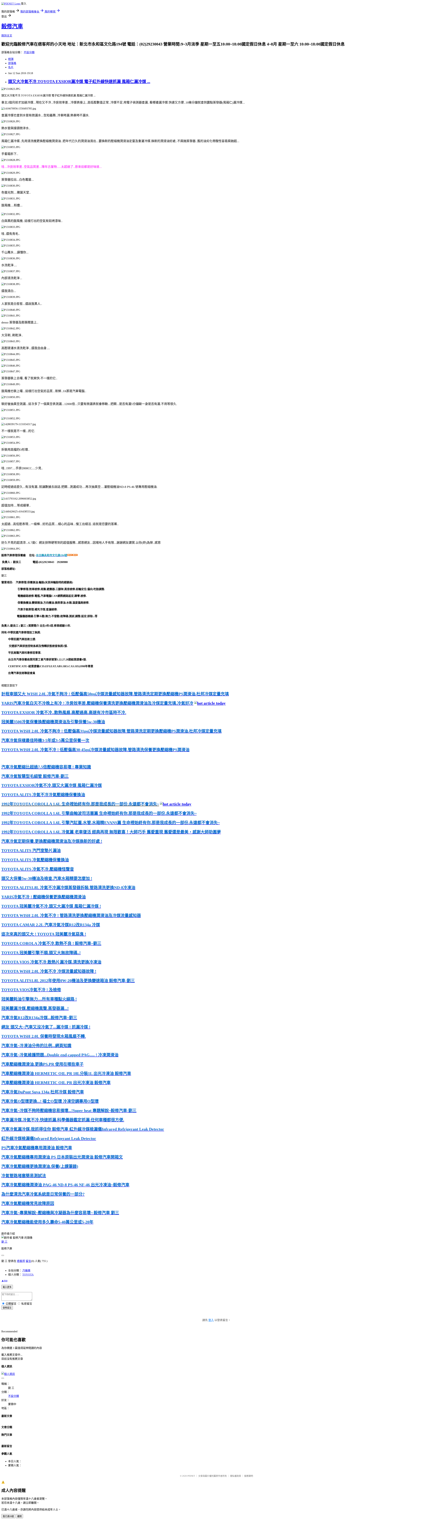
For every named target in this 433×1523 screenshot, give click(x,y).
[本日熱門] (210, 703)
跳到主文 (6, 35)
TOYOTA (28, 1274)
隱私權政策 (235, 1476)
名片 (11, 67)
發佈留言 (7, 1307)
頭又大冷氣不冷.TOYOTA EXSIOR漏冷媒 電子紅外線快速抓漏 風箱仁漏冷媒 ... (79, 81)
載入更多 (7, 1287)
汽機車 (26, 1270)
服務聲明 (248, 1476)
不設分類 (29, 52)
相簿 (11, 59)
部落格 (12, 63)
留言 (28, 1261)
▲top (4, 1280)
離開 (19, 1516)
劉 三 (4, 1241)
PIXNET (191, 1476)
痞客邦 (21, 1261)
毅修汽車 (12, 26)
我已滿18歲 (8, 1516)
